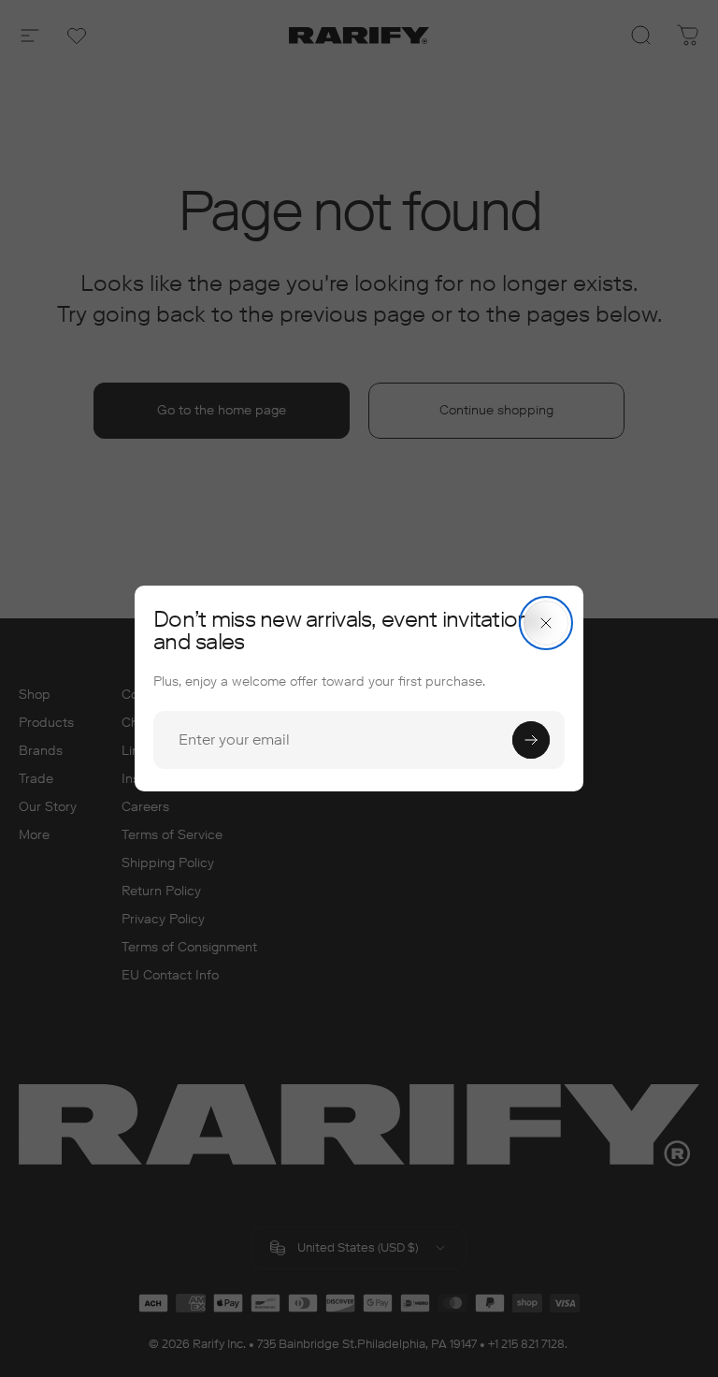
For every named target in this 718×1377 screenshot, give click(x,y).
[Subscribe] (531, 740)
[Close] (546, 623)
